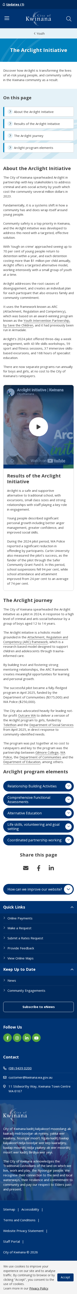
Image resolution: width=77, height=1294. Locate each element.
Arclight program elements (33, 147)
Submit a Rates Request (25, 938)
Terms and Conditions (19, 1220)
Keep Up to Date (19, 969)
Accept (65, 1277)
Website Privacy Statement (23, 1231)
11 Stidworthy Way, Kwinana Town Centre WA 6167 (40, 1088)
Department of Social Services (51, 725)
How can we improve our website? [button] (34, 889)
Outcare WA (27, 715)
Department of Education (21, 762)
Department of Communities (40, 757)
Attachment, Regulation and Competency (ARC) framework (35, 639)
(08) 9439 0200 (20, 1068)
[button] (69, 19)
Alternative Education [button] (24, 813)
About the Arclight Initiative (34, 112)
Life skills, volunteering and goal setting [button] (33, 826)
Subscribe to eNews (48, 1006)
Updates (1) (15, 4)
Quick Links (14, 907)
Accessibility (30, 1209)
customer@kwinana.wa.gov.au (30, 1077)
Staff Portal (11, 1241)
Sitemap (9, 1209)
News (11, 980)
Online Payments (20, 918)
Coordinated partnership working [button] (34, 840)
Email (25, 868)
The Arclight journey (28, 135)
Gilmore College (47, 752)
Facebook (38, 868)
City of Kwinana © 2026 (20, 1252)
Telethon (9, 725)
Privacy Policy (38, 1288)
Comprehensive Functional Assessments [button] (28, 799)
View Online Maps (20, 958)
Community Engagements (26, 990)
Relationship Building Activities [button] (32, 786)
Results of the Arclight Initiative (37, 124)
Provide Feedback (20, 948)
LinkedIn (51, 868)
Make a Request (19, 928)
